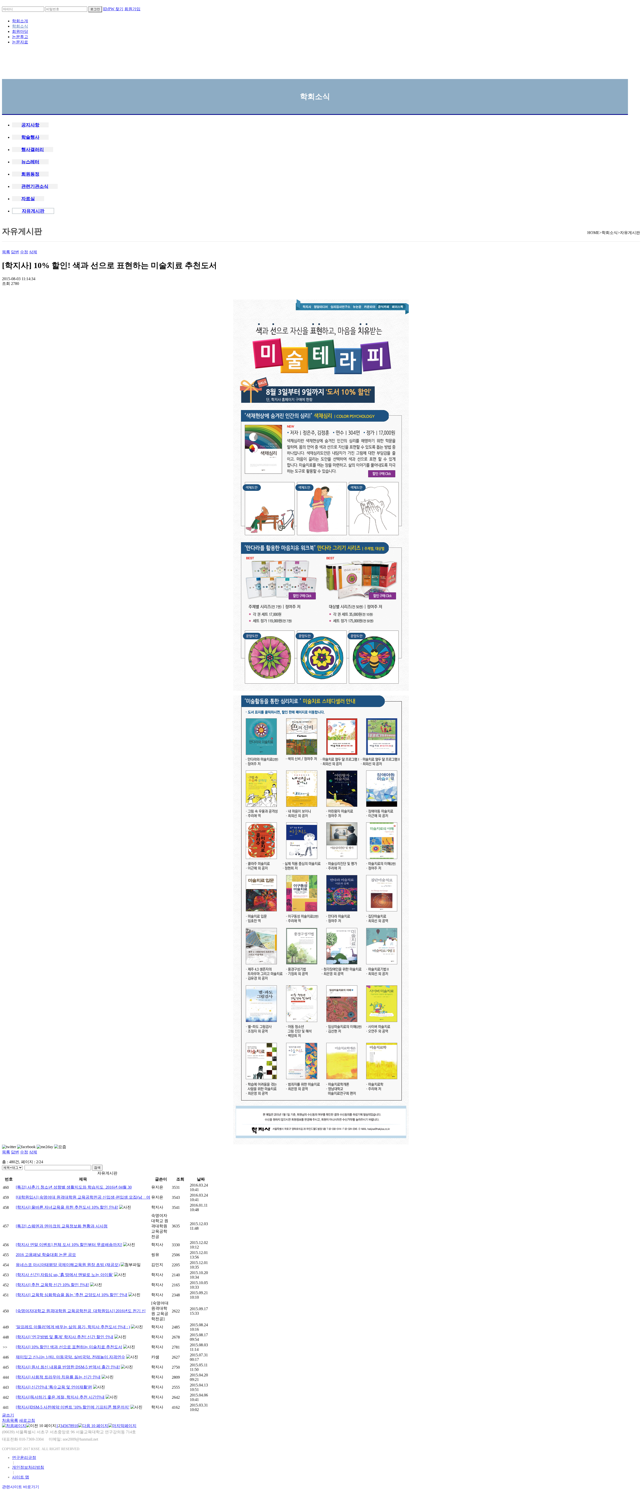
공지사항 (30, 124)
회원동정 (30, 174)
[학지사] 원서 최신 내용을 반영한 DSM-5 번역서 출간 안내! (68, 1367)
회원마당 (20, 31)
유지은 (157, 1187)
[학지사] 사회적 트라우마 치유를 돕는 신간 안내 (58, 1377)
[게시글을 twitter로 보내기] (9, 1147)
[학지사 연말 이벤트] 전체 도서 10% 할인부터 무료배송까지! (69, 1244)
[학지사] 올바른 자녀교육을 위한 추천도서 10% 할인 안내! (67, 1207)
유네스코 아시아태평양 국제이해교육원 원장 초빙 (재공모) (68, 1265)
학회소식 (20, 26)
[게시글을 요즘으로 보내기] (60, 1147)
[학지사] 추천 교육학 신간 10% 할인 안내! (52, 1285)
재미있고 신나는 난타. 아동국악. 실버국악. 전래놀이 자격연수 (70, 1357)
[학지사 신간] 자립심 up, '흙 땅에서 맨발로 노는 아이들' (64, 1275)
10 (76, 1426)
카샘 (155, 1357)
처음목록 (10, 1420)
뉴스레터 (30, 161)
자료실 (28, 198)
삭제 (33, 252)
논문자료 (20, 42)
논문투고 (20, 37)
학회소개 (20, 21)
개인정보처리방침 (28, 1467)
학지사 (157, 1207)
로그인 (95, 9)
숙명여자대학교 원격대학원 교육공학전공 (159, 1226)
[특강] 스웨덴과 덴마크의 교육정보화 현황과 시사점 (62, 1226)
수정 (24, 252)
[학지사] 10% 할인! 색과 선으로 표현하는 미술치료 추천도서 (69, 1347)
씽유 (155, 1254)
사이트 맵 (20, 1477)
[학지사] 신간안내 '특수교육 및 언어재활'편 (54, 1387)
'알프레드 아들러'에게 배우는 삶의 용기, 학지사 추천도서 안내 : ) (73, 1327)
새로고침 (27, 1420)
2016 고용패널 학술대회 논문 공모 (46, 1254)
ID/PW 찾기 (113, 9)
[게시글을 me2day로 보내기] (45, 1147)
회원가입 (132, 9)
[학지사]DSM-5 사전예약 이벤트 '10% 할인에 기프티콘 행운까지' (72, 1407)
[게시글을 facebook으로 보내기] (26, 1147)
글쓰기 (8, 1415)
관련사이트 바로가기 (20, 1487)
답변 (15, 252)
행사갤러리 (32, 149)
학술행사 (30, 137)
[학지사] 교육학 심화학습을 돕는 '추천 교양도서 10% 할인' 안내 (71, 1295)
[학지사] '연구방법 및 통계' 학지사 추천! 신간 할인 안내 (64, 1337)
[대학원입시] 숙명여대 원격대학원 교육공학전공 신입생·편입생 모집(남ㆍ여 (83, 1197)
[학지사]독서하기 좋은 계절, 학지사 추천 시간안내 (60, 1397)
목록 (6, 252)
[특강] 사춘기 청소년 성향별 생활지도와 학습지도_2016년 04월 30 (74, 1187)
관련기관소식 (34, 186)
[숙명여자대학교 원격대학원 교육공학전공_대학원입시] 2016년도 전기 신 (81, 1311)
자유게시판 (33, 210)
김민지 (157, 1265)
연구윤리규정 (24, 1457)
